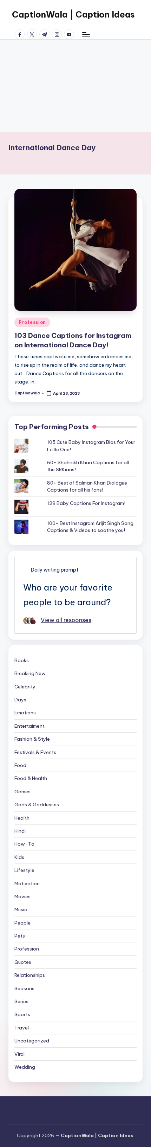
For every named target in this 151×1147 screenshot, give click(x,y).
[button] (75, 250)
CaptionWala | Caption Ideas (73, 14)
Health (21, 818)
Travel (21, 1028)
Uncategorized (31, 1041)
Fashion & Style (32, 739)
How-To (24, 844)
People (22, 923)
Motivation (27, 883)
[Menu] (85, 34)
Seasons (24, 988)
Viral (19, 1054)
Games (22, 791)
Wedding (24, 1067)
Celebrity (24, 686)
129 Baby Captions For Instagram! (86, 503)
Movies (22, 896)
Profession (32, 322)
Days (20, 699)
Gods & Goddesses (36, 804)
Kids (19, 857)
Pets (19, 936)
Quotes (22, 962)
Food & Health (30, 778)
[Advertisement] (75, 85)
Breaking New (30, 673)
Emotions (25, 712)
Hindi (20, 831)
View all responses (66, 619)
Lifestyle (24, 870)
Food (20, 765)
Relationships (29, 975)
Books (21, 660)
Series (21, 1001)
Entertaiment (29, 726)
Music (20, 909)
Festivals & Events (35, 752)
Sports (22, 1014)
